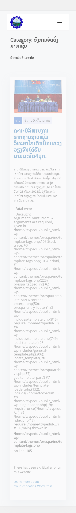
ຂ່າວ (17, 120)
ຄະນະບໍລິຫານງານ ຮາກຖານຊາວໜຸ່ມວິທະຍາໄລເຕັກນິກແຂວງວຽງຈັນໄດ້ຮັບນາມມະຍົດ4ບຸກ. (38, 143)
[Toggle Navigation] (59, 22)
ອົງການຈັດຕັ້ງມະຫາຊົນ (37, 120)
